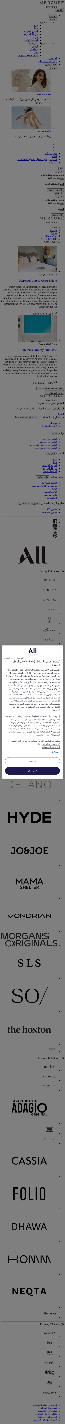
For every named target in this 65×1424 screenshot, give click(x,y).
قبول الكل (32, 771)
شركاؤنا (55, 752)
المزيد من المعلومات (51, 747)
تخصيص (32, 761)
